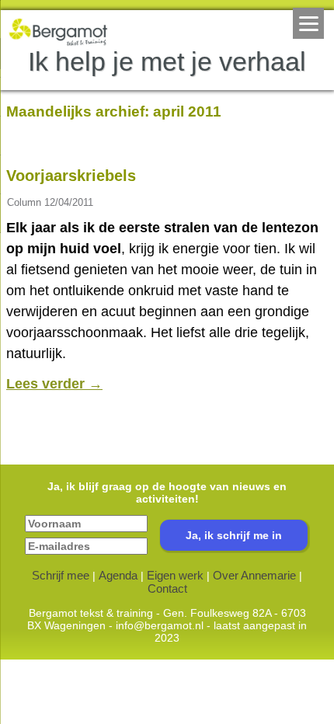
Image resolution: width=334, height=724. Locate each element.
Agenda (118, 575)
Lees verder (54, 384)
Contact (167, 588)
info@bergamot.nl (160, 625)
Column (24, 202)
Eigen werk (175, 575)
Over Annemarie (254, 575)
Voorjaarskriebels (71, 175)
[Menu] (308, 23)
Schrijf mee (60, 575)
